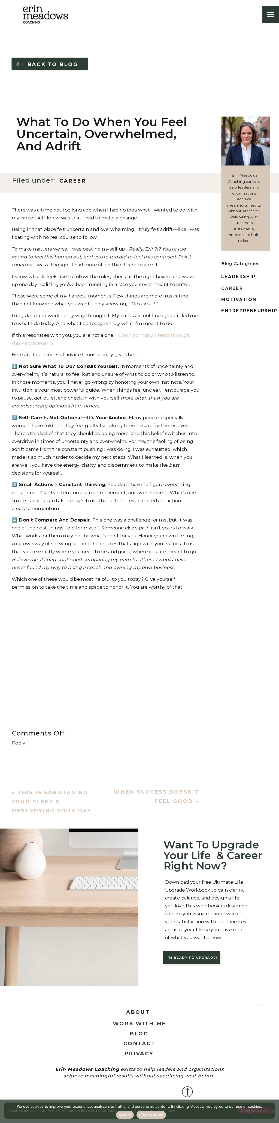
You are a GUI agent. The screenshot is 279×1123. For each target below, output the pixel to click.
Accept (125, 1115)
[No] (272, 1111)
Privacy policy (151, 1115)
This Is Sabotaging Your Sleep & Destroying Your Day (52, 801)
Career (72, 181)
